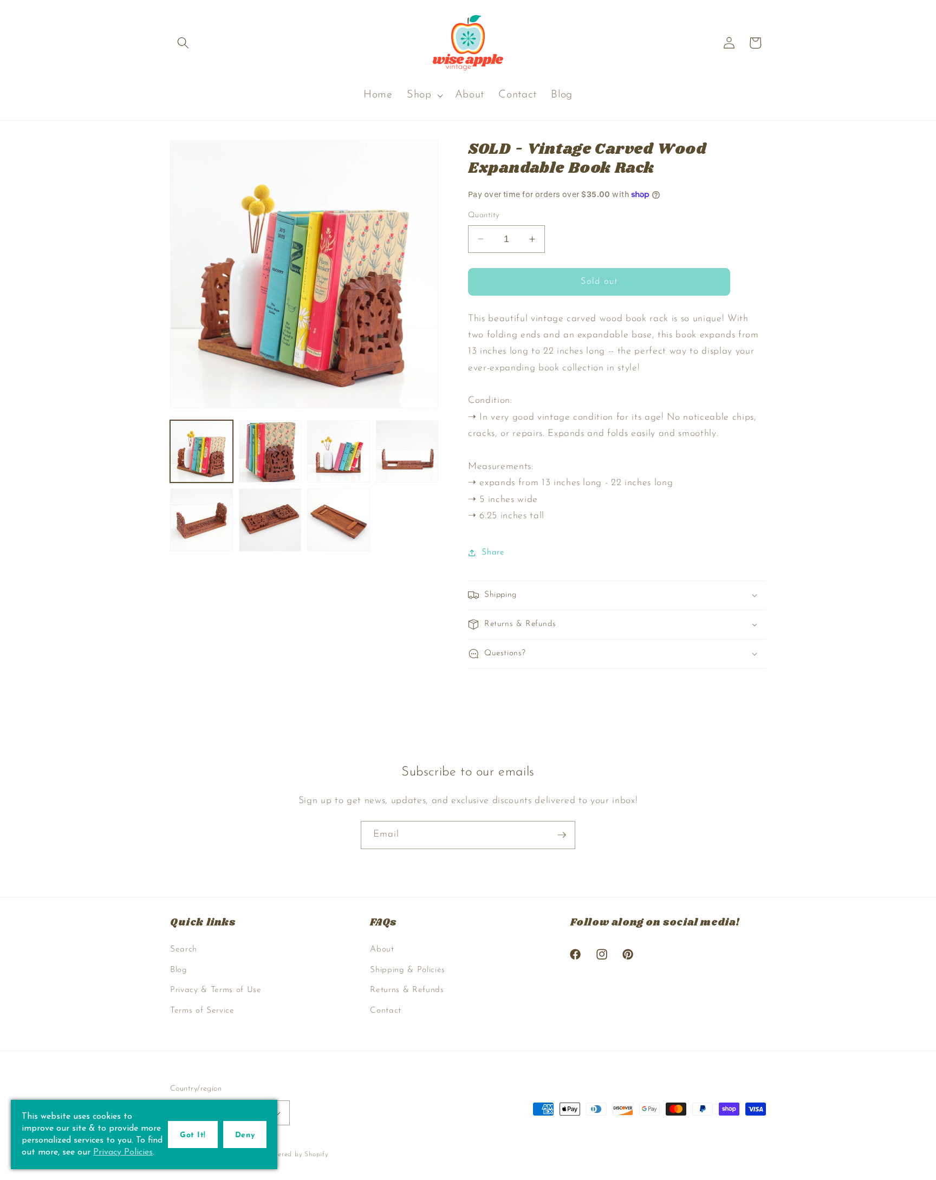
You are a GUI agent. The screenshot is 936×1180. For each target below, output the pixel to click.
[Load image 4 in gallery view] (407, 451)
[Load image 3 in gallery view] (338, 451)
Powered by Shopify (296, 1154)
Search (183, 949)
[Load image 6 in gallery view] (270, 519)
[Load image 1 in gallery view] (201, 451)
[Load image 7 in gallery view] (338, 519)
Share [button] (493, 552)
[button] (183, 43)
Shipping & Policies (407, 970)
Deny (245, 1135)
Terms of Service (202, 1010)
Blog (178, 970)
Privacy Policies (123, 1152)
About (382, 949)
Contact (385, 1010)
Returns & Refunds (407, 990)
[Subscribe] (562, 835)
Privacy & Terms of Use (216, 990)
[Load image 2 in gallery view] (270, 451)
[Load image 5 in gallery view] (201, 519)
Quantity (483, 215)
